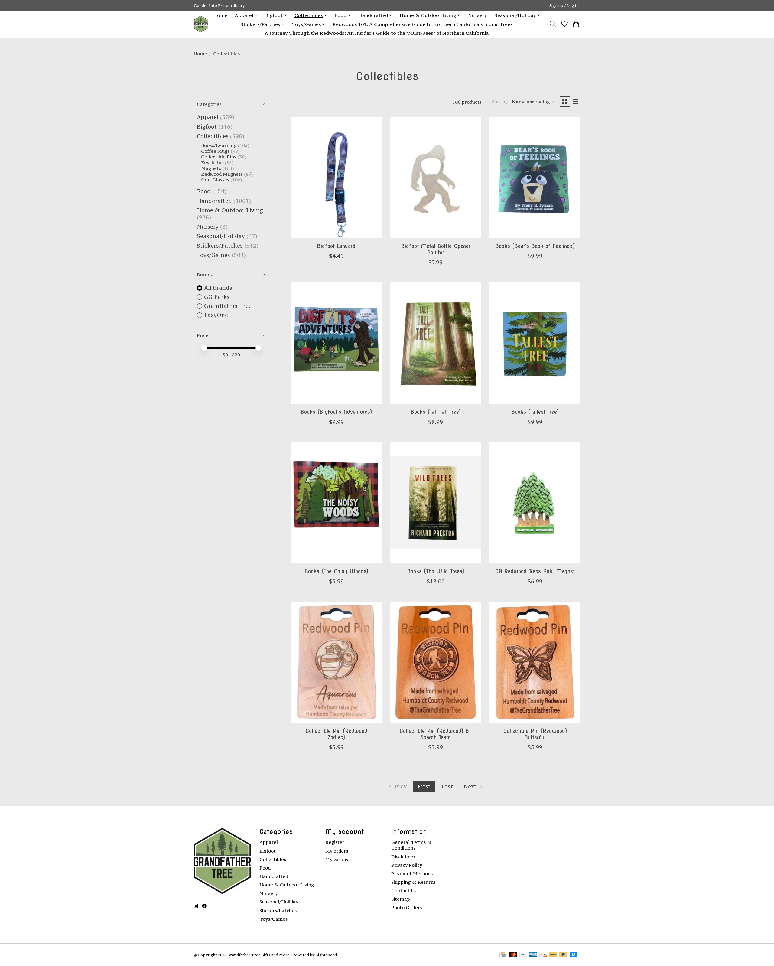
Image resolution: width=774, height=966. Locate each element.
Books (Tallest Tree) (535, 412)
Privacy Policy (406, 865)
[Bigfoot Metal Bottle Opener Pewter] (435, 177)
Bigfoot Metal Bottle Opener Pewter (435, 249)
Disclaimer (403, 857)
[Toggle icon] (552, 23)
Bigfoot (207, 126)
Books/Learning (218, 145)
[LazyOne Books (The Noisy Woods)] (336, 502)
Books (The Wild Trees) (435, 571)
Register (334, 842)
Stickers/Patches (220, 245)
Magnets (211, 168)
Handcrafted (214, 200)
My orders (336, 851)
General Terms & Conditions (411, 845)
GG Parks (216, 296)
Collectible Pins (218, 157)
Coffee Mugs (215, 151)
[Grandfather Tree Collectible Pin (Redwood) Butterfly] (534, 662)
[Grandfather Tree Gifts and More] (201, 24)
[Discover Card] (543, 955)
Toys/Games (213, 255)
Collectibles (213, 136)
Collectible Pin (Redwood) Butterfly (535, 734)
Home (220, 15)
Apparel (208, 117)
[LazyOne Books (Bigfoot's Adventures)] (336, 342)
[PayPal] (553, 955)
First (424, 786)
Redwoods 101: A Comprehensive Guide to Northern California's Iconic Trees (423, 24)
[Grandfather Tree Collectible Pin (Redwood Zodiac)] (336, 662)
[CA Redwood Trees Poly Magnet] (534, 502)
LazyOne (216, 315)
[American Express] (533, 955)
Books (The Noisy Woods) (336, 571)
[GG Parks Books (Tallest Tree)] (534, 342)
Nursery (477, 15)
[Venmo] (573, 955)
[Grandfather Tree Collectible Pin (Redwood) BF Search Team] (435, 662)
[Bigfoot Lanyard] (336, 177)
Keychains (212, 162)
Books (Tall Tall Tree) (436, 412)
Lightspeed (326, 954)
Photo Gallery (406, 907)
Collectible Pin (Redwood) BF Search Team (435, 734)
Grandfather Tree (228, 305)
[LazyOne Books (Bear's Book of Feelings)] (534, 177)
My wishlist (337, 859)
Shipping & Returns (413, 882)
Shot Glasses (215, 180)
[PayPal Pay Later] (563, 955)
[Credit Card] (503, 955)
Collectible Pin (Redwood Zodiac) (336, 734)
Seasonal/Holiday (221, 236)
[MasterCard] (513, 955)
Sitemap (400, 899)
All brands (218, 287)
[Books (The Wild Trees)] (435, 502)
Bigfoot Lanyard (336, 246)
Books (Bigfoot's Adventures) (336, 412)
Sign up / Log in (564, 5)
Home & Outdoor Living (230, 210)
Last (447, 786)
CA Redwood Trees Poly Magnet (535, 571)
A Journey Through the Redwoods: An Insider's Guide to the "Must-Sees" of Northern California (377, 33)
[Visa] (523, 955)
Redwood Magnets (222, 174)
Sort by (500, 102)
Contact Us (403, 890)
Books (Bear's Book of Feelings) (534, 246)
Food (204, 191)
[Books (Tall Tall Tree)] (435, 342)
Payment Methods (412, 873)
